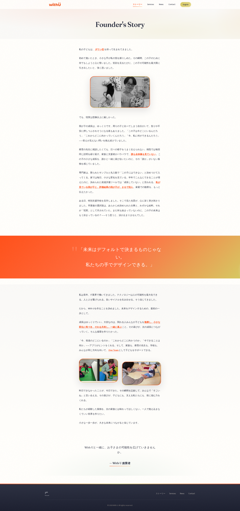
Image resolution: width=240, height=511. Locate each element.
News (161, 4)
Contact (171, 4)
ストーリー (137, 4)
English (185, 4)
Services (150, 4)
